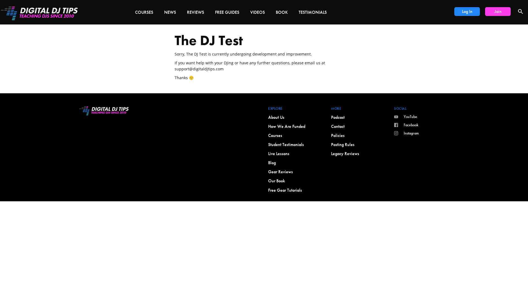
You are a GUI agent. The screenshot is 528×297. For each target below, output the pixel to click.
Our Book (276, 181)
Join (498, 11)
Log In (467, 11)
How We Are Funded (286, 126)
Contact (338, 126)
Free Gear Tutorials (285, 190)
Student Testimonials (286, 144)
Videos (257, 12)
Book (282, 12)
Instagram (411, 133)
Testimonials (313, 12)
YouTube (410, 116)
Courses (144, 12)
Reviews (195, 12)
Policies (338, 135)
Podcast (338, 117)
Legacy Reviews (345, 153)
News (170, 12)
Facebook (411, 124)
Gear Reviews (280, 172)
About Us (276, 117)
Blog (272, 163)
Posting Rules (342, 144)
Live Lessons (278, 153)
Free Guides (227, 12)
